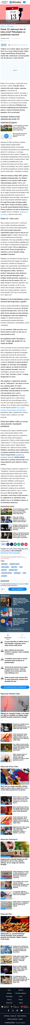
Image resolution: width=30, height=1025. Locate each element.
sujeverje (4, 576)
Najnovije (10, 694)
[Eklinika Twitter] (12, 1010)
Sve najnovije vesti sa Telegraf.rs (15, 687)
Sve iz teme (15, 629)
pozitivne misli (13, 570)
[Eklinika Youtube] (21, 1010)
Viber (10, 553)
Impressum (13, 1016)
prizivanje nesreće (7, 573)
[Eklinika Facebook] (8, 1010)
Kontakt (20, 1019)
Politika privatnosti (12, 1019)
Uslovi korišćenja (5, 558)
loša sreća (14, 567)
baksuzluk (4, 564)
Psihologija (10, 26)
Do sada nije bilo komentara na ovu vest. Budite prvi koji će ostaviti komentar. (14, 584)
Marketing (6, 1016)
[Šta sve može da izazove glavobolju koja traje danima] (6, 136)
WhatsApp (4, 553)
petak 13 (4, 570)
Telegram (16, 553)
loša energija (5, 567)
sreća (24, 573)
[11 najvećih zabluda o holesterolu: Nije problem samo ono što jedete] (6, 895)
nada (21, 567)
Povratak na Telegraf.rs (5, 2)
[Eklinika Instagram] (17, 1010)
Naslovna (3, 26)
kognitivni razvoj (14, 564)
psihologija (17, 573)
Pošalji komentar (17, 589)
